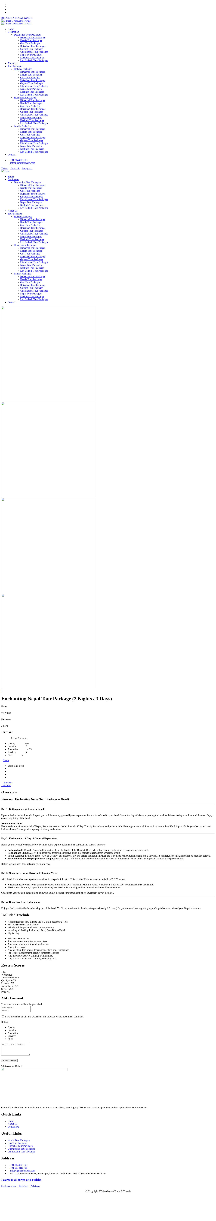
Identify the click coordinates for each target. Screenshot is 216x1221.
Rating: (5, 1022)
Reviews (7, 782)
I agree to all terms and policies (21, 1179)
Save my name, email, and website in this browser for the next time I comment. (44, 1016)
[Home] (5, 171)
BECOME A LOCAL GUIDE (16, 17)
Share (6, 760)
